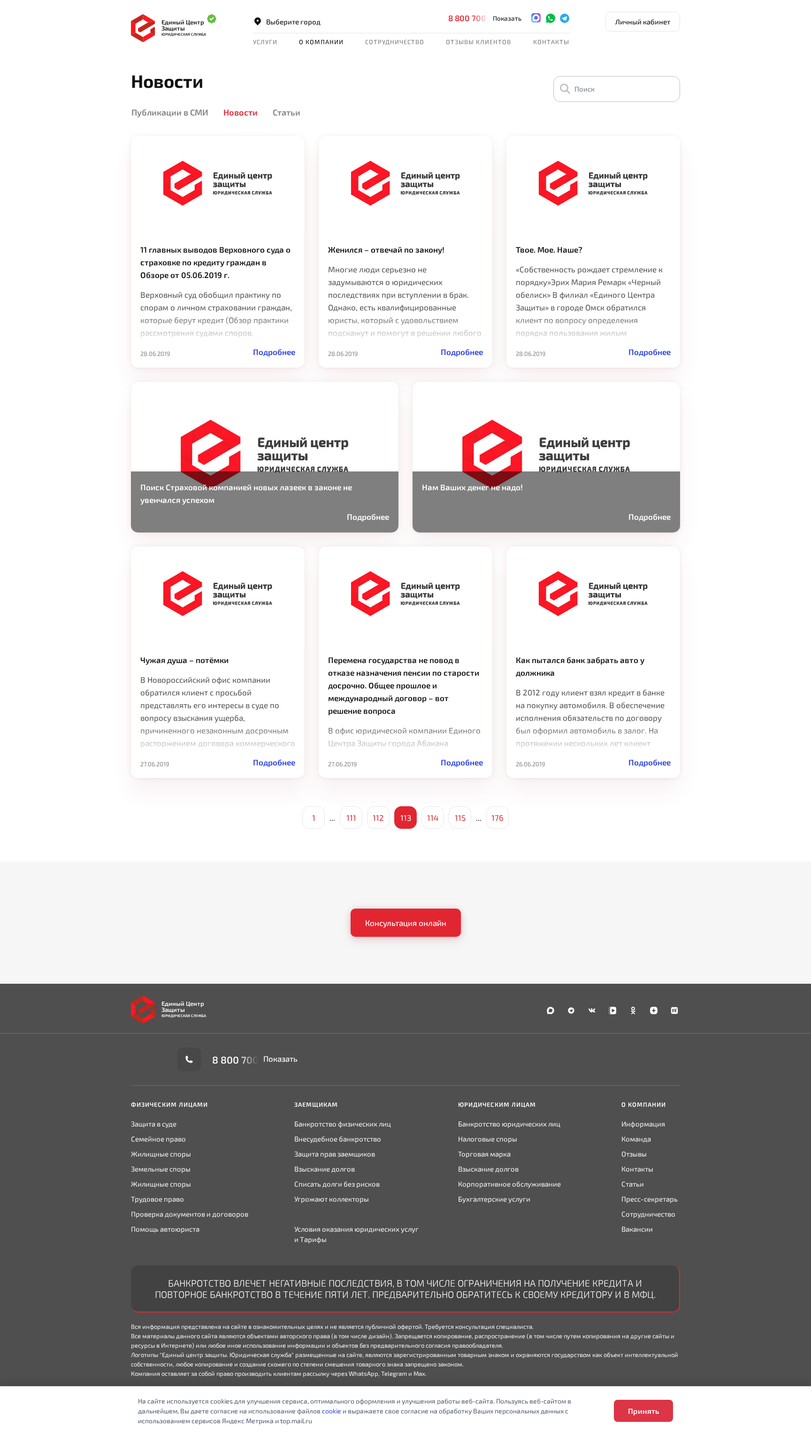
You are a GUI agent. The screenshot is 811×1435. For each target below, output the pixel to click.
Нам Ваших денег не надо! (472, 487)
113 (405, 817)
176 (497, 817)
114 (432, 817)
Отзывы (634, 1154)
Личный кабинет (642, 21)
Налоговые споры (487, 1138)
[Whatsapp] (550, 18)
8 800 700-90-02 (481, 18)
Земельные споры (161, 1169)
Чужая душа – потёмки (184, 659)
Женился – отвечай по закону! (386, 249)
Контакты (551, 42)
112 (378, 817)
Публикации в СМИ (169, 112)
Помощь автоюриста (165, 1229)
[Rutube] (674, 1010)
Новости (240, 112)
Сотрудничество (648, 1214)
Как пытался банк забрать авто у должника (580, 666)
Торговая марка (484, 1154)
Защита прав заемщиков (334, 1154)
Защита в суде (153, 1123)
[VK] (591, 1010)
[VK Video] (612, 1010)
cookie (331, 1411)
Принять (643, 1410)
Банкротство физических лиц (342, 1123)
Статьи (286, 112)
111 (351, 817)
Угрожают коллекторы (331, 1199)
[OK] (633, 1010)
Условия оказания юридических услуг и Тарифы (356, 1234)
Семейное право (158, 1138)
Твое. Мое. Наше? (549, 249)
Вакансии (637, 1229)
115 (460, 817)
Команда (636, 1138)
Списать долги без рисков (337, 1184)
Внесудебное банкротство (337, 1138)
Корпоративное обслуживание (509, 1184)
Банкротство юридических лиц (509, 1123)
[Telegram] (564, 18)
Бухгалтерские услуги (494, 1199)
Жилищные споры (161, 1154)
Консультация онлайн (405, 922)
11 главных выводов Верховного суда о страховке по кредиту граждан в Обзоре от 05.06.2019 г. (215, 262)
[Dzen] (653, 1010)
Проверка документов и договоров (189, 1214)
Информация (643, 1123)
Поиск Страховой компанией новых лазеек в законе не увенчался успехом (246, 493)
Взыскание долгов (324, 1169)
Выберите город (293, 21)
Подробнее (274, 351)
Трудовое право (157, 1199)
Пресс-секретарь (649, 1199)
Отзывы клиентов (478, 42)
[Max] (536, 18)
